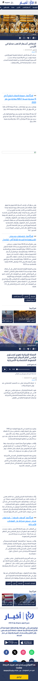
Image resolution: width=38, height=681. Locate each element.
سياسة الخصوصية (9, 670)
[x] (14, 652)
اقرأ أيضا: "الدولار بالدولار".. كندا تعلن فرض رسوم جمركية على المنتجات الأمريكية (19, 521)
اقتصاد (33, 52)
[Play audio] (5, 369)
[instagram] (23, 652)
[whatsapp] (31, 652)
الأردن (18, 7)
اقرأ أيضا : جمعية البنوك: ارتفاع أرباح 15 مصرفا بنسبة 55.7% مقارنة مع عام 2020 (20, 98)
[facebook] (6, 652)
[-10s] (31, 369)
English (7, 2)
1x (10, 369)
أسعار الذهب (26, 7)
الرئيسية (35, 7)
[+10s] (34, 369)
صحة (12, 7)
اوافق (19, 677)
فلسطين (6, 7)
